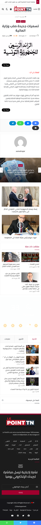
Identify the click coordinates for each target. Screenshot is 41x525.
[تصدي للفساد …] (30, 257)
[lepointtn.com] (23, 9)
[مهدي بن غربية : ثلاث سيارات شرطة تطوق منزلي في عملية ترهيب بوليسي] (30, 277)
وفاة (30, 452)
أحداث (16, 16)
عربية (10, 510)
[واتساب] (20, 123)
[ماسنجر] (27, 123)
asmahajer (32, 35)
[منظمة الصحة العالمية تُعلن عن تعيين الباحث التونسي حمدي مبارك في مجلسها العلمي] (32, 371)
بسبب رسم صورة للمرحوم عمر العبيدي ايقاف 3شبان (11, 265)
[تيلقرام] (12, 123)
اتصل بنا (16, 510)
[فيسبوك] (35, 123)
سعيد (24, 448)
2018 (36, 441)
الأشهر (21, 339)
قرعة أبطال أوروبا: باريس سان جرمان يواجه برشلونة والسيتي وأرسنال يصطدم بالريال (14, 381)
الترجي (30, 441)
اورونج (7, 445)
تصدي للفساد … (33, 264)
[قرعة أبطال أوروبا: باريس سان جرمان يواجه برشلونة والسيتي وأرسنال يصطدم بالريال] (32, 381)
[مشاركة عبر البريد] (35, 128)
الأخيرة (34, 339)
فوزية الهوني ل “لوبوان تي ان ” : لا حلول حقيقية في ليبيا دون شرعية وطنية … (13, 359)
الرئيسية (22, 16)
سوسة (18, 448)
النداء (20, 445)
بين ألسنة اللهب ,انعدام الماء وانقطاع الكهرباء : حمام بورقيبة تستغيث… (13, 348)
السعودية (22, 441)
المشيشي (27, 445)
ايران (37, 448)
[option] (20, 170)
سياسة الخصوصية (25, 510)
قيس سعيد (11, 448)
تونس (31, 448)
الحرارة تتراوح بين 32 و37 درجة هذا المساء (24, 389)
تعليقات (7, 339)
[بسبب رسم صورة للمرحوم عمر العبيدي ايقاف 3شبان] (11, 257)
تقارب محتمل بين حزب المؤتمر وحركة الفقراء (12, 274)
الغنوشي (35, 445)
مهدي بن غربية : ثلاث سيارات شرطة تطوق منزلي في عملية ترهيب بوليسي (30, 286)
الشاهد (15, 441)
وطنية (18, 21)
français (5, 510)
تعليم (20, 165)
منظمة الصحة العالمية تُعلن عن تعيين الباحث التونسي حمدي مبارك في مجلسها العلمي (13, 370)
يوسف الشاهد (22, 452)
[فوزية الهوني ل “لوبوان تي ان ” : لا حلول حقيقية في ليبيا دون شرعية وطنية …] (32, 360)
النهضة (13, 445)
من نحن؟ (35, 510)
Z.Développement (20, 506)
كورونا (36, 452)
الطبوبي (7, 441)
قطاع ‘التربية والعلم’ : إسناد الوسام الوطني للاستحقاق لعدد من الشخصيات (20, 172)
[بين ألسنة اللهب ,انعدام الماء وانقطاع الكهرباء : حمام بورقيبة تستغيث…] (32, 349)
